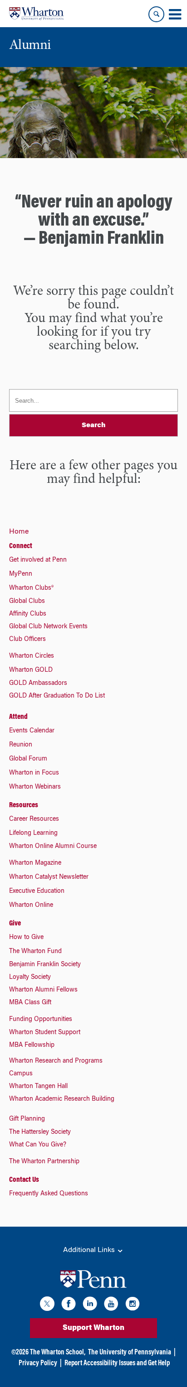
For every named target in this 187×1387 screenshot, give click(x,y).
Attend (18, 717)
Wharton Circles (31, 656)
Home (19, 531)
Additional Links (90, 1250)
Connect (20, 546)
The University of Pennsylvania (129, 1352)
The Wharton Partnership (44, 1162)
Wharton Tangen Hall (38, 1087)
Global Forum (28, 759)
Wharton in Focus (34, 773)
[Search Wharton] (156, 14)
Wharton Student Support (44, 1033)
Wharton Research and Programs (56, 1061)
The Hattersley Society (40, 1132)
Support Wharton (93, 1328)
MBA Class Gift (30, 1003)
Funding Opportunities (40, 1019)
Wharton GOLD (31, 670)
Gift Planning (27, 1119)
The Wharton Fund (35, 952)
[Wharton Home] (36, 13)
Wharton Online (31, 905)
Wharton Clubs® (31, 588)
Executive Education (36, 891)
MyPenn (20, 574)
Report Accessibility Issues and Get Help (117, 1363)
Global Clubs (27, 601)
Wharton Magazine (35, 863)
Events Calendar (31, 731)
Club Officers (27, 639)
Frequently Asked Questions (48, 1194)
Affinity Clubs (27, 614)
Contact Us (24, 1180)
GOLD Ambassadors (38, 683)
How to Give (26, 937)
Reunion (20, 745)
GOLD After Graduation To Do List (57, 696)
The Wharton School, (57, 1352)
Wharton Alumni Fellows (43, 990)
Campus (21, 1074)
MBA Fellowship (31, 1045)
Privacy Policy (38, 1363)
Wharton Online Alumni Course (53, 846)
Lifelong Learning (33, 833)
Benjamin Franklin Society (45, 965)
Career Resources (34, 819)
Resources (23, 805)
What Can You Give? (37, 1145)
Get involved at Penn (38, 560)
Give (15, 923)
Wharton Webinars (35, 787)
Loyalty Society (30, 977)
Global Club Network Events (48, 627)
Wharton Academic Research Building (61, 1099)
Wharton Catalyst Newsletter (49, 877)
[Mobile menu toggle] (175, 14)
